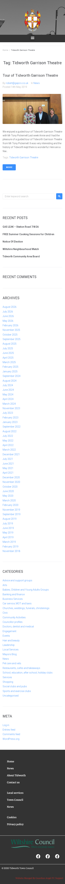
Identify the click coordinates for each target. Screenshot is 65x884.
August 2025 (9, 343)
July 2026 (8, 311)
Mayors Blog (10, 654)
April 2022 (8, 445)
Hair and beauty (11, 640)
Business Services (13, 599)
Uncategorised (11, 695)
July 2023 (8, 412)
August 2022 (9, 431)
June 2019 (8, 528)
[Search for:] (28, 196)
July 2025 (8, 348)
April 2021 (8, 472)
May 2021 (8, 468)
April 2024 (8, 399)
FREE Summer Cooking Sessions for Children (28, 234)
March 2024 (9, 403)
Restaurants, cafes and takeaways (21, 668)
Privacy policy (15, 824)
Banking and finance (14, 594)
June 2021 (8, 463)
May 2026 (8, 320)
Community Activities (14, 617)
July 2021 (8, 459)
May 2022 (8, 440)
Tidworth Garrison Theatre (23, 157)
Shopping (8, 681)
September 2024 (11, 376)
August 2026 (9, 306)
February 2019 (10, 546)
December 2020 (11, 477)
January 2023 (10, 422)
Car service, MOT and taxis (17, 603)
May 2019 (8, 532)
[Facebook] (38, 856)
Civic (5, 612)
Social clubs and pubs (15, 686)
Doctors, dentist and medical (18, 626)
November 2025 (11, 330)
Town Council (15, 799)
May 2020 (8, 495)
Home (5, 50)
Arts (5, 585)
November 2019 (11, 509)
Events (6, 635)
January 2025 (10, 371)
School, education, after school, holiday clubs (28, 672)
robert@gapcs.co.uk (17, 83)
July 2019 (8, 523)
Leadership (9, 645)
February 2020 (10, 505)
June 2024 (8, 389)
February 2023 (10, 417)
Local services (15, 792)
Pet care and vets (12, 663)
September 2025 (11, 339)
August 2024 (9, 380)
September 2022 (11, 426)
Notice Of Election (13, 241)
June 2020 (8, 491)
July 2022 (8, 435)
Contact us (13, 782)
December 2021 (11, 454)
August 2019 (9, 518)
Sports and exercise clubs (17, 691)
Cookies (11, 817)
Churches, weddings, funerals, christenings (26, 608)
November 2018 (11, 551)
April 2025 (8, 357)
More (9, 167)
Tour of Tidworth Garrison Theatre (30, 75)
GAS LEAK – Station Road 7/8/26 (21, 226)
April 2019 (8, 537)
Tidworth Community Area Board (21, 256)
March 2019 (9, 541)
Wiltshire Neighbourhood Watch (21, 249)
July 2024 (8, 385)
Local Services (11, 649)
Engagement (9, 631)
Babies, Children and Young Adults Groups (26, 589)
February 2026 (10, 325)
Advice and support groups (17, 580)
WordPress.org (11, 739)
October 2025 (10, 334)
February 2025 (10, 366)
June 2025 (8, 353)
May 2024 (8, 394)
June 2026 (8, 316)
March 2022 (9, 449)
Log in (6, 725)
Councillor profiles (13, 622)
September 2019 (11, 514)
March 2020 (9, 500)
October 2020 (10, 486)
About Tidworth (16, 775)
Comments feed (11, 734)
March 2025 (9, 362)
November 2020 (11, 482)
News (36, 83)
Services (7, 677)
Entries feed (9, 729)
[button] (32, 37)
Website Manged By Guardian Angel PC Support (39, 877)
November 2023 (11, 408)
